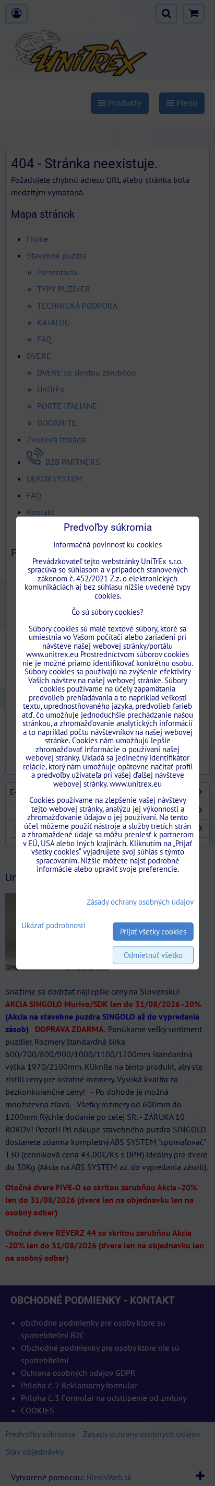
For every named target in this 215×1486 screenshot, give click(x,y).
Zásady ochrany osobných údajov (140, 902)
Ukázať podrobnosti (53, 925)
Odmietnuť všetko (153, 955)
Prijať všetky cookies (153, 932)
